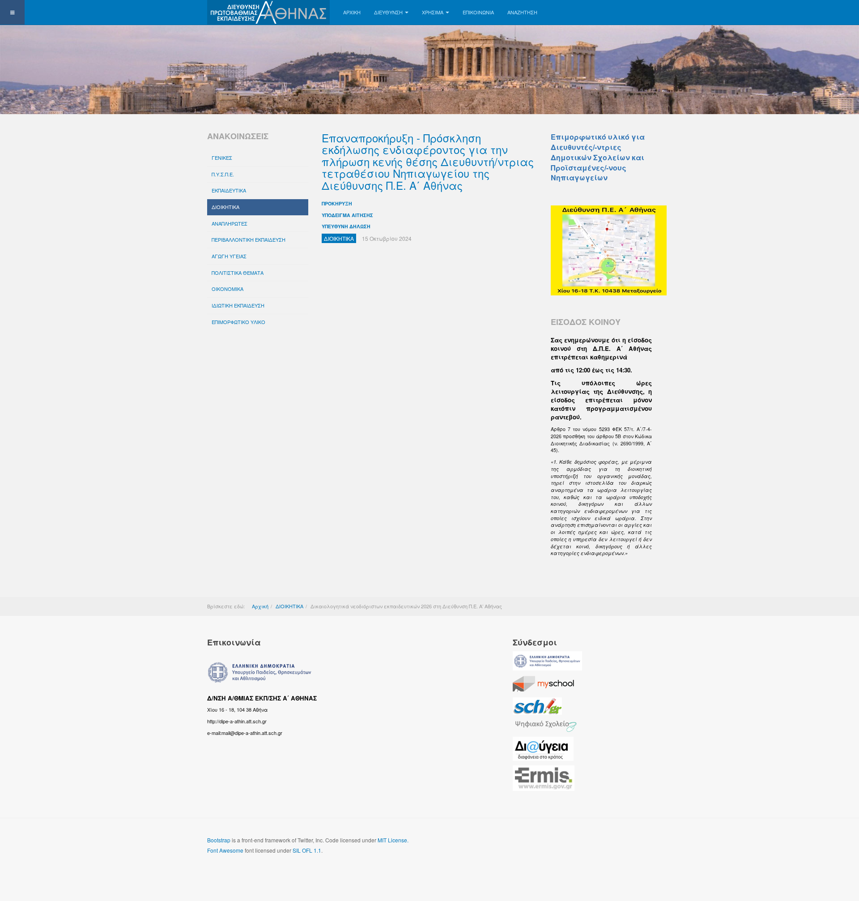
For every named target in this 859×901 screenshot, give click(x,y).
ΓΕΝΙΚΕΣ (222, 157)
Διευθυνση (388, 12)
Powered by (611, 847)
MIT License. (393, 840)
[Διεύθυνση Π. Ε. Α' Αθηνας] (268, 12)
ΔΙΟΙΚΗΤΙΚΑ (225, 206)
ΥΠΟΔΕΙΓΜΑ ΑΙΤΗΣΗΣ (347, 215)
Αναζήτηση (522, 12)
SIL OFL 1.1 (307, 850)
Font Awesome (225, 850)
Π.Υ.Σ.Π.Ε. (223, 174)
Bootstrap (218, 840)
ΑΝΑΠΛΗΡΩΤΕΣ (229, 223)
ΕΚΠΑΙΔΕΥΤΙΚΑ (229, 190)
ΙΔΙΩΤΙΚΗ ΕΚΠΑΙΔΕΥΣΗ (238, 305)
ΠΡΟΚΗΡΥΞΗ (337, 203)
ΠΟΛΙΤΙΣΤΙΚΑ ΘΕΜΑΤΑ (238, 272)
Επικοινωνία (478, 12)
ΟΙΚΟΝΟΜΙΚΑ (227, 288)
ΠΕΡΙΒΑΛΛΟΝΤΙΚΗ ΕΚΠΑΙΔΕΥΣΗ (248, 239)
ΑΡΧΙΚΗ (352, 12)
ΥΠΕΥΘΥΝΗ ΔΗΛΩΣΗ (346, 226)
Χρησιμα (432, 12)
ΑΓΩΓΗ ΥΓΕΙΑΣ (229, 256)
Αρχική (260, 606)
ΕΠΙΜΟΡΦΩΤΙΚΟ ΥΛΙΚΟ (238, 321)
